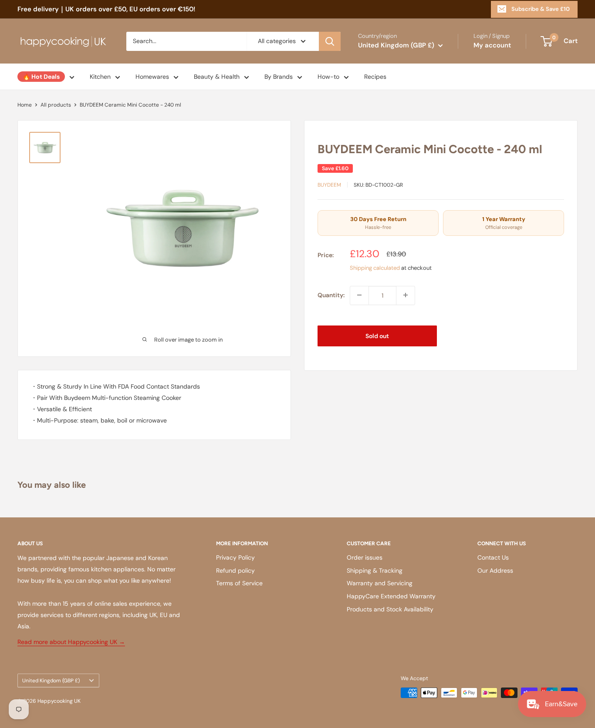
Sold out (377, 335)
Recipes (375, 77)
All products (56, 104)
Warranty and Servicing (379, 583)
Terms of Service (239, 583)
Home (24, 104)
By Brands (278, 77)
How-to (328, 77)
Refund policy (235, 570)
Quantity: (331, 295)
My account (492, 45)
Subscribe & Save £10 (540, 9)
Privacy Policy (235, 557)
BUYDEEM (329, 184)
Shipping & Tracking (374, 570)
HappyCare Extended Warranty (391, 596)
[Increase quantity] (405, 295)
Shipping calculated (375, 268)
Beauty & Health (217, 77)
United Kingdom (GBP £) (51, 680)
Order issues (364, 557)
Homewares (152, 77)
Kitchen (100, 77)
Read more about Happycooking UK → (71, 642)
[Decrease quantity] (359, 295)
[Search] (330, 41)
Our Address (495, 570)
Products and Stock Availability (390, 609)
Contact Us (493, 557)
